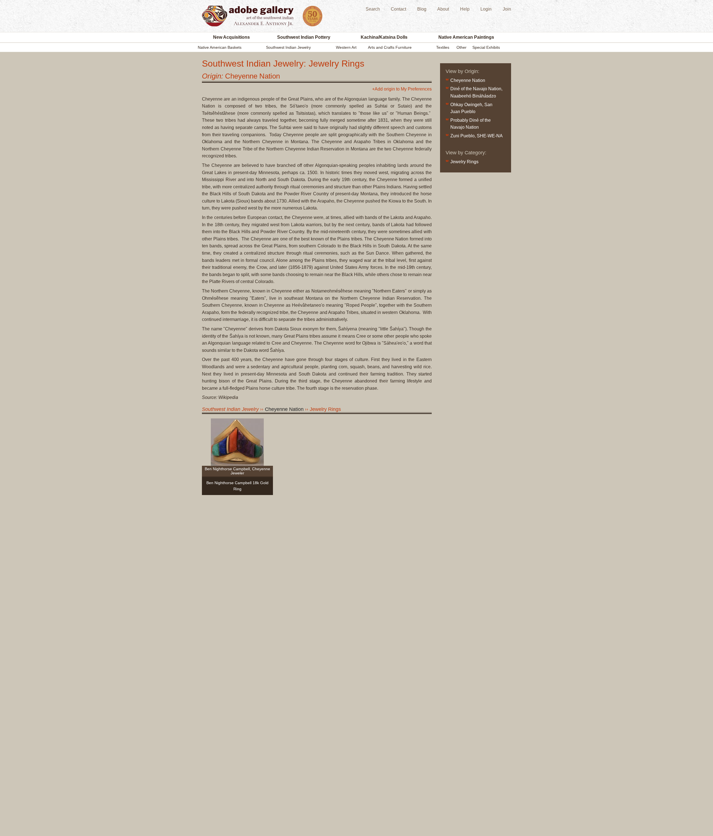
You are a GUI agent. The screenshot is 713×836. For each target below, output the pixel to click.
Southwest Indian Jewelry (288, 47)
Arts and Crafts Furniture (390, 47)
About (443, 9)
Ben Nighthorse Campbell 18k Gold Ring (237, 486)
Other (461, 47)
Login (486, 9)
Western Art (346, 47)
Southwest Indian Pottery (303, 37)
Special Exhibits (486, 47)
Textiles (442, 47)
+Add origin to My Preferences (402, 89)
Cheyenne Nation (467, 80)
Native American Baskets (219, 47)
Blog (421, 9)
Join (507, 9)
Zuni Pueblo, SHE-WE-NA (476, 135)
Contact (398, 9)
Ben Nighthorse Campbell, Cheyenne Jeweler (237, 471)
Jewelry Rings (325, 409)
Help (465, 9)
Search (373, 9)
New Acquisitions (231, 37)
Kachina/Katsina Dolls (384, 37)
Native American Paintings (466, 37)
